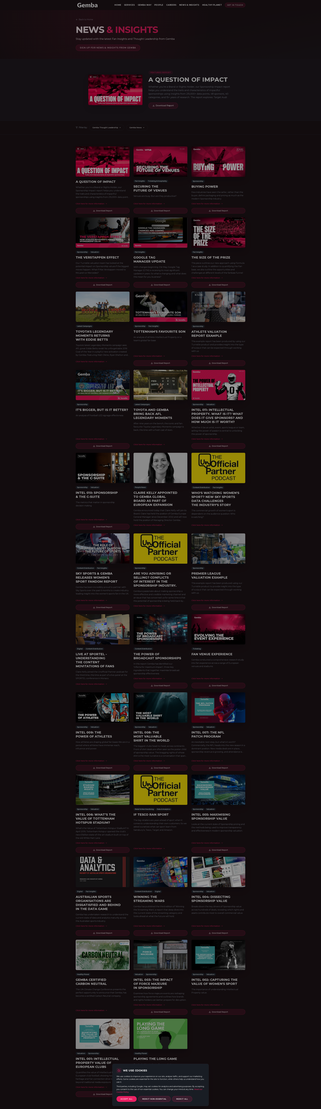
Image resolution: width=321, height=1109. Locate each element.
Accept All (127, 1099)
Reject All (182, 1099)
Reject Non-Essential (154, 1099)
